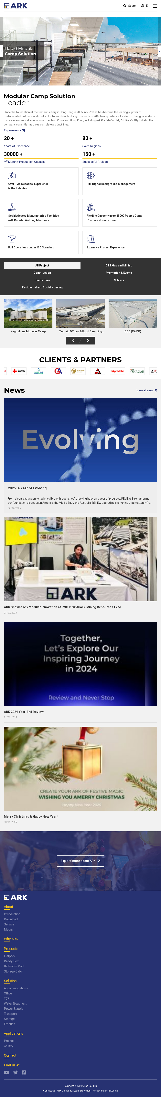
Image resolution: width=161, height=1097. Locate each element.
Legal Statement (82, 1090)
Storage (9, 1019)
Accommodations (16, 988)
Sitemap (113, 1090)
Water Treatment (15, 1003)
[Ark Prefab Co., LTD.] (15, 897)
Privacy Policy (100, 1090)
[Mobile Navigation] (155, 6)
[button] (77, 82)
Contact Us (49, 1090)
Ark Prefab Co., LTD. (87, 1086)
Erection (9, 1024)
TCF (6, 998)
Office (8, 993)
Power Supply (13, 1009)
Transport (10, 1014)
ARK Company (64, 1090)
